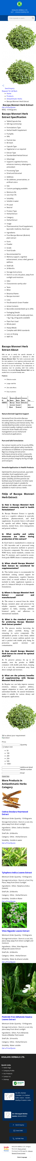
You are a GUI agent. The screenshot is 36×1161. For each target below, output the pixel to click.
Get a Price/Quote (8, 107)
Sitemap (6, 1079)
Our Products (7, 1074)
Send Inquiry (9, 88)
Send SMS (19, 1131)
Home (9, 93)
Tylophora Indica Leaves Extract (17, 872)
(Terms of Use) (22, 1149)
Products (10, 96)
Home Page (7, 1068)
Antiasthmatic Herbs (14, 99)
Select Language (22, 1157)
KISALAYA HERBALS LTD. (20, 11)
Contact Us (7, 1076)
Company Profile (8, 1071)
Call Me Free (19, 1138)
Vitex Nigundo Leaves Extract (15, 931)
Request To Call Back (9, 91)
